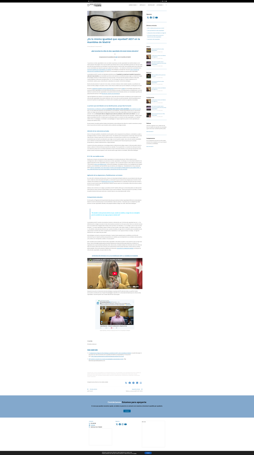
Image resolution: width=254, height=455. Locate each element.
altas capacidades (119, 372)
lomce (94, 375)
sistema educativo (118, 375)
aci (94, 372)
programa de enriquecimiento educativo (106, 375)
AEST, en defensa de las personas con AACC (155, 28)
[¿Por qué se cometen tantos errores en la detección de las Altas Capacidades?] (148, 64)
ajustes (134, 453)
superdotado (131, 375)
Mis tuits (144, 421)
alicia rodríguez (100, 372)
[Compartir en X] (126, 383)
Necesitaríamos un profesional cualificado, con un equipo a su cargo (114, 108)
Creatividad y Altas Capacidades (153, 39)
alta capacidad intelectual (109, 372)
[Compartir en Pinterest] (133, 383)
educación (93, 373)
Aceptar (148, 453)
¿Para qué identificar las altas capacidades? (155, 30)
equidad (108, 373)
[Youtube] (156, 17)
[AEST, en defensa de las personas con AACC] (148, 76)
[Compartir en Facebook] (129, 383)
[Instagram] (154, 17)
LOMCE (123, 88)
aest (96, 372)
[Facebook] (151, 17)
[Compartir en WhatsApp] (140, 383)
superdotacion (125, 375)
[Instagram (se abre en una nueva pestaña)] (164, 1)
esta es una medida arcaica (100, 164)
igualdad (135, 373)
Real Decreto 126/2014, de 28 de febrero (110, 93)
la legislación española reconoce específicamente (103, 88)
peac (96, 375)
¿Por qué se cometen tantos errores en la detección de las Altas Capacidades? (159, 63)
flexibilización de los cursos (108, 181)
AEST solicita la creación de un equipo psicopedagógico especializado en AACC (106, 359)
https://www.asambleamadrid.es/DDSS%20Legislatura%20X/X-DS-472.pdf (107, 356)
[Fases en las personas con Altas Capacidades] (148, 115)
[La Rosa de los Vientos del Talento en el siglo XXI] (148, 57)
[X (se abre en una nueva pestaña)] (161, 1)
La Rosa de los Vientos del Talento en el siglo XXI (156, 33)
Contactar (91, 1)
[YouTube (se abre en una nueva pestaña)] (166, 1)
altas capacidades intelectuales (129, 372)
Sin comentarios (160, 51)
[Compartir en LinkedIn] (137, 383)
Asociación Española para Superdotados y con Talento (99, 69)
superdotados (137, 375)
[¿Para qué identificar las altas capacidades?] (148, 50)
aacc (92, 372)
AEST (116, 57)
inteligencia (89, 375)
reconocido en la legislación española (125, 248)
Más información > (150, 131)
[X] (148, 17)
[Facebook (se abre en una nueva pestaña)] (163, 1)
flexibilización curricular (115, 373)
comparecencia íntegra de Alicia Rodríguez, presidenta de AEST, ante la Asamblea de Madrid (110, 353)
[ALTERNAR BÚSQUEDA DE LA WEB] (166, 5)
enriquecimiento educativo (100, 373)
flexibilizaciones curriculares (127, 373)
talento (89, 376)
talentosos (93, 376)
